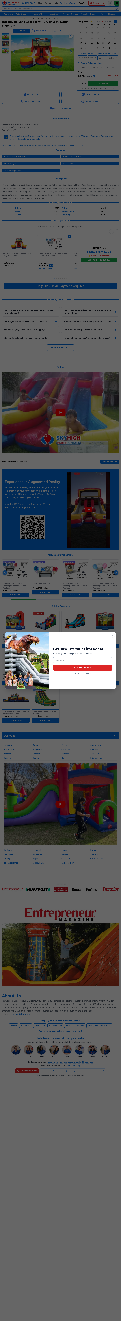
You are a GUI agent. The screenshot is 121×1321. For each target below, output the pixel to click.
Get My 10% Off (82, 667)
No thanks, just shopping (82, 673)
